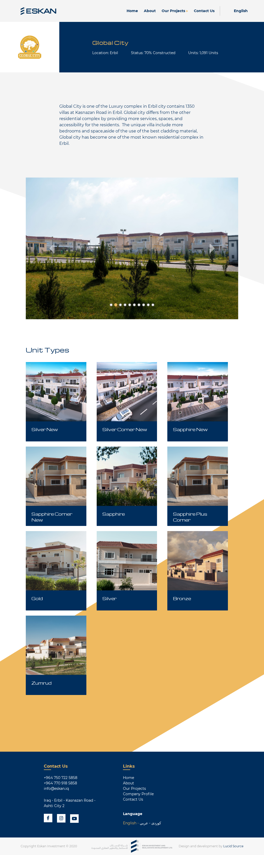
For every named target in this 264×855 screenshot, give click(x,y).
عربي (144, 823)
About (150, 11)
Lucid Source (233, 846)
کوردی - (154, 823)
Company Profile (138, 794)
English (241, 11)
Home (132, 11)
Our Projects (173, 11)
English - (131, 823)
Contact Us (204, 11)
